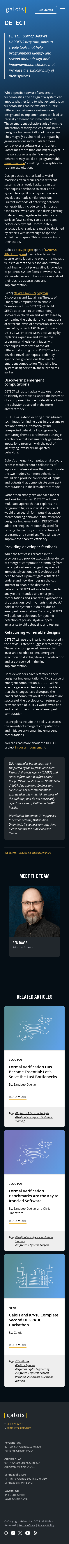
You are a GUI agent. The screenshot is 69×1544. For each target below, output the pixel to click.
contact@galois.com (19, 1427)
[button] (46, 10)
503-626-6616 (15, 1424)
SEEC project (24, 250)
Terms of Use (27, 1525)
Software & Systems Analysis (35, 852)
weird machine (14, 163)
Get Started (45, 10)
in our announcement (30, 747)
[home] (15, 10)
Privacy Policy (46, 1525)
